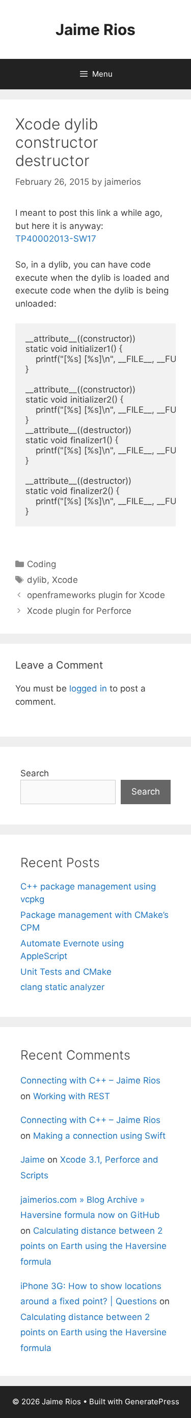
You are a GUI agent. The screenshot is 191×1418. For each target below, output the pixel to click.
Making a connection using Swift (99, 1136)
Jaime (32, 1160)
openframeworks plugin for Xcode (96, 595)
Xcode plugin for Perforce (79, 611)
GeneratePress (152, 1401)
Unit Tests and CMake (66, 972)
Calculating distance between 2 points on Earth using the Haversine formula (93, 1246)
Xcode (65, 580)
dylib (37, 580)
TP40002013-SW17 (55, 239)
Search (34, 773)
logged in (88, 688)
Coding (41, 564)
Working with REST (71, 1096)
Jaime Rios (95, 29)
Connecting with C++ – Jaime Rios (90, 1080)
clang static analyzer (62, 987)
